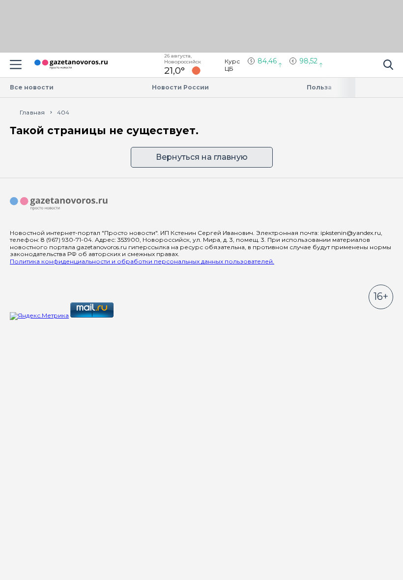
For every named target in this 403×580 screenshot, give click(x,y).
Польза (319, 87)
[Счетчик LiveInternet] (136, 315)
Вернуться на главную (202, 157)
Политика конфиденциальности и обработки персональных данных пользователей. (142, 261)
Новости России (180, 87)
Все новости (32, 87)
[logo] (59, 204)
